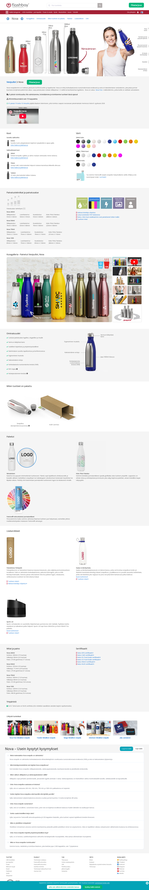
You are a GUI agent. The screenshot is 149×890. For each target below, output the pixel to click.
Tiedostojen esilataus (40, 860)
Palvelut (69, 19)
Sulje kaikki (138, 749)
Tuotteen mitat (82, 219)
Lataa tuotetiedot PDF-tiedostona (88, 215)
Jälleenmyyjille (66, 869)
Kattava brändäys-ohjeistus (86, 213)
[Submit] (49, 5)
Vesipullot (11, 82)
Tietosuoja (92, 867)
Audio (8, 873)
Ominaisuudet (41, 19)
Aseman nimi (37, 871)
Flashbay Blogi (123, 860)
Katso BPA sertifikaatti (85, 653)
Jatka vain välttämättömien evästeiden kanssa (64, 887)
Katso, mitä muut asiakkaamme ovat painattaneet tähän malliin (98, 217)
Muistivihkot (62, 12)
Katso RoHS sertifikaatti (85, 664)
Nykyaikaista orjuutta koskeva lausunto (100, 864)
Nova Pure (99, 90)
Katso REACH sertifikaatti (86, 662)
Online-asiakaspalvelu (68, 862)
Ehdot (91, 860)
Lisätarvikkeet (79, 19)
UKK (87, 19)
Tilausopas (65, 860)
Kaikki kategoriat (14, 12)
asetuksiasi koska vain (102, 883)
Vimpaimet (9, 875)
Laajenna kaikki (126, 749)
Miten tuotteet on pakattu (56, 19)
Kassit (69, 12)
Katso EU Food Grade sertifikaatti (89, 657)
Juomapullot (37, 12)
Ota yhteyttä (131, 12)
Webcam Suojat (10, 867)
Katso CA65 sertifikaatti (85, 655)
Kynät (55, 12)
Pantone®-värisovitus (40, 862)
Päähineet (9, 871)
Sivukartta (64, 871)
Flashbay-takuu (66, 867)
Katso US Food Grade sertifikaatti (89, 660)
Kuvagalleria (30, 19)
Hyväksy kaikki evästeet (92, 887)
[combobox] (72, 5)
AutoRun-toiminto (39, 867)
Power (8, 864)
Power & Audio (48, 12)
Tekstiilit (75, 12)
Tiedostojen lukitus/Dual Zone (42, 869)
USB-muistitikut (27, 12)
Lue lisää (102, 177)
